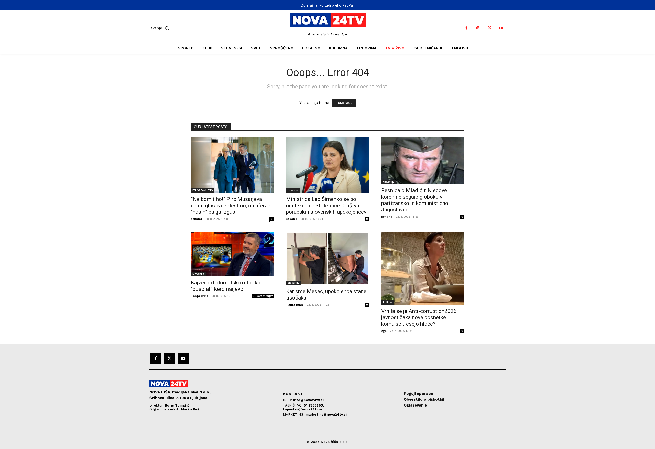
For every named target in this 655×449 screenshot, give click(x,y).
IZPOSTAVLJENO (202, 190)
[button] (160, 28)
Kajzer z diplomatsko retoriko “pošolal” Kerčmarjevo (225, 286)
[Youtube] (501, 28)
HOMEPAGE (343, 103)
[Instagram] (478, 28)
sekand (196, 219)
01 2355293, (314, 405)
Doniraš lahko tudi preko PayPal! (327, 5)
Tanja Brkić (199, 296)
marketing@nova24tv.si (326, 414)
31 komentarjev (263, 296)
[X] (489, 28)
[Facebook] (466, 28)
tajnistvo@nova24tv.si (302, 409)
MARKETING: (294, 414)
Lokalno (293, 190)
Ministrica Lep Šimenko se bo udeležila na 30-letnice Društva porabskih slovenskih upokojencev (326, 205)
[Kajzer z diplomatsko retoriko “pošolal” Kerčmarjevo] (232, 254)
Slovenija (389, 182)
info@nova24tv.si (308, 400)
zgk (384, 331)
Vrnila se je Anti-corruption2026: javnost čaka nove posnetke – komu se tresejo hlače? (419, 317)
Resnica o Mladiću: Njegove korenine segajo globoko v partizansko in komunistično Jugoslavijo (414, 200)
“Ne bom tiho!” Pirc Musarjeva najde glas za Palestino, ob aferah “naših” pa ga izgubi (230, 205)
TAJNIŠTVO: (293, 405)
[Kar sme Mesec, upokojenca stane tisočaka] (327, 258)
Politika (388, 302)
